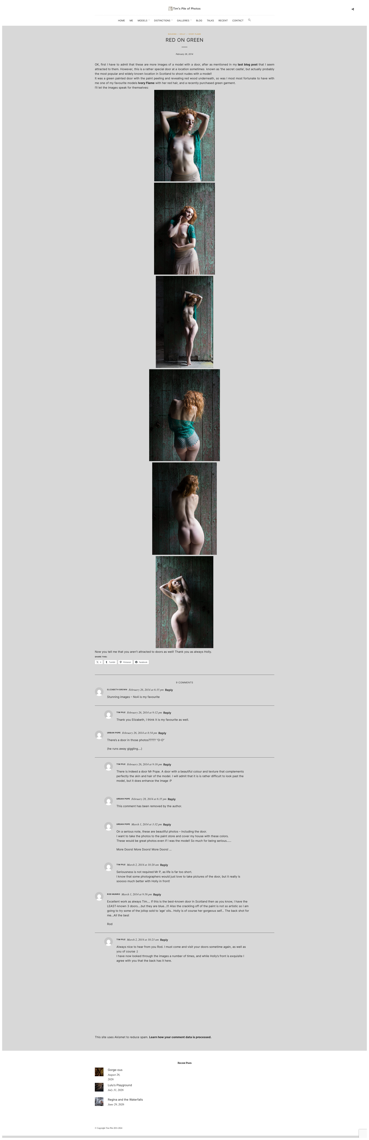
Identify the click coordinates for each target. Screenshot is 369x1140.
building (172, 34)
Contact (237, 20)
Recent (223, 20)
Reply (169, 690)
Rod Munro (113, 894)
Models (142, 20)
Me (131, 20)
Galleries (183, 20)
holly (183, 34)
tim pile (121, 712)
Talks (210, 20)
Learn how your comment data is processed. (180, 1037)
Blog (199, 20)
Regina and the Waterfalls (125, 1099)
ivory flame (195, 34)
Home (121, 20)
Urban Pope (114, 733)
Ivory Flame (146, 83)
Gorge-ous (115, 1070)
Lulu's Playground (120, 1085)
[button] (249, 20)
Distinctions (162, 20)
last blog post (247, 64)
